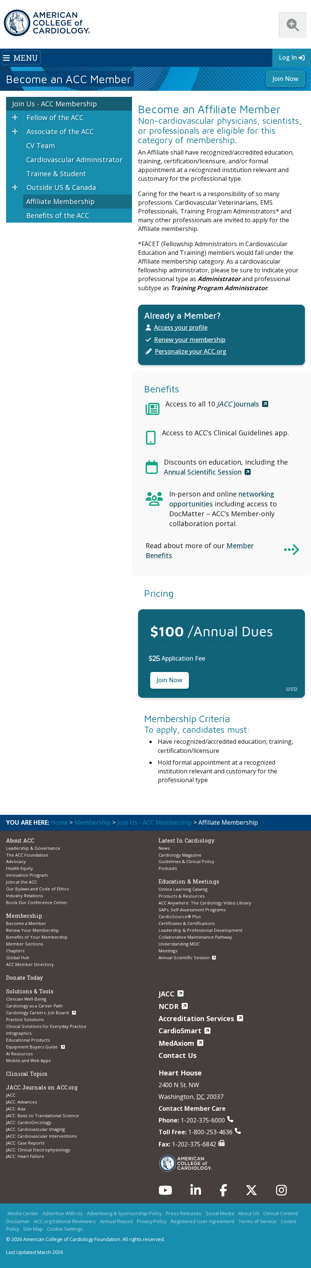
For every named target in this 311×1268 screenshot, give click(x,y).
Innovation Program (27, 875)
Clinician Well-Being (26, 999)
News (164, 848)
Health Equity (19, 868)
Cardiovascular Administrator (74, 159)
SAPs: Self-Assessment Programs (192, 909)
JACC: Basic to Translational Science (42, 1115)
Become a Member (26, 923)
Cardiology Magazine (180, 855)
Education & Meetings (189, 881)
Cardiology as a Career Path (34, 1006)
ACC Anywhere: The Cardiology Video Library (205, 903)
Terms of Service (257, 1221)
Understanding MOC (179, 944)
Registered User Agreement (202, 1221)
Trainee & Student (56, 173)
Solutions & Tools (29, 991)
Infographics (18, 1033)
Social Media (220, 1213)
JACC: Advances (21, 1102)
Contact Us (177, 1055)
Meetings (168, 950)
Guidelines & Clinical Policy (186, 861)
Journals (238, 403)
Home (59, 822)
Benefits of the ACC (57, 215)
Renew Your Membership (32, 930)
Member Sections (24, 944)
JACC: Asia (15, 1108)
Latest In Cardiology (186, 840)
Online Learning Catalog (183, 889)
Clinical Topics (26, 1073)
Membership (92, 822)
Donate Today (24, 977)
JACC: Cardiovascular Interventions (41, 1136)
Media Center (23, 1213)
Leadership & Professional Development (200, 930)
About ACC (20, 840)
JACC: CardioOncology (28, 1122)
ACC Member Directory (30, 964)
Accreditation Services (196, 1018)
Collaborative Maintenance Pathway (195, 937)
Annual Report (116, 1221)
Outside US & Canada (61, 187)
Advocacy (16, 861)
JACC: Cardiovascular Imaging (35, 1129)
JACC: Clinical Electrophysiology (38, 1150)
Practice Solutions (25, 1019)
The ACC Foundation (27, 855)
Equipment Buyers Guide (32, 1047)
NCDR (169, 1006)
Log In (288, 57)
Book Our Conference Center (37, 902)
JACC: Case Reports (25, 1143)
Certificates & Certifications (187, 923)
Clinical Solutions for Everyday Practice (46, 1026)
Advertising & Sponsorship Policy (124, 1213)
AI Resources (19, 1053)
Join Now (285, 78)
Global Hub (17, 957)
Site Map (33, 1228)
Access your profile (180, 327)
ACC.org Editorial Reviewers (65, 1221)
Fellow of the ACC (55, 117)
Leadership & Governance (33, 848)
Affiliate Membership (60, 201)
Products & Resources (181, 896)
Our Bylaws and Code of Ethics (37, 889)
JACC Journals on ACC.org (42, 1087)
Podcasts (168, 868)
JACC (10, 1095)
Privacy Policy (151, 1221)
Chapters (15, 950)
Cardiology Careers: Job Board (38, 1012)
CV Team (40, 145)
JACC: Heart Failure (25, 1156)
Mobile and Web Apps (28, 1060)
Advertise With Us (62, 1213)
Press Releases (183, 1213)
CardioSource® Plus (180, 916)
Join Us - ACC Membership (54, 103)
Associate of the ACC (60, 131)
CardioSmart (180, 1030)
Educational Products (28, 1040)
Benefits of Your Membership (37, 937)
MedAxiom (176, 1043)
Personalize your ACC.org (190, 351)
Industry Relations (24, 895)
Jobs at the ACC (21, 882)
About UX (248, 1213)
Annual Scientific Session (203, 471)
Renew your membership (189, 339)
